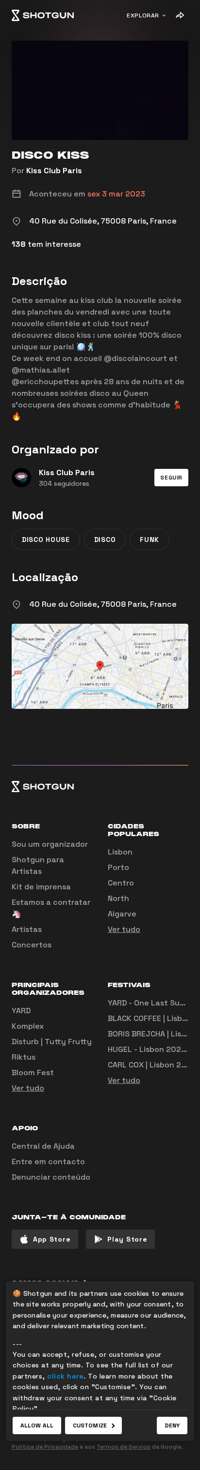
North (118, 898)
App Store (51, 1239)
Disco (105, 539)
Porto (118, 867)
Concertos (31, 945)
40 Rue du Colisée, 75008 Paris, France (103, 604)
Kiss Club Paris (54, 170)
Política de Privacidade (45, 1447)
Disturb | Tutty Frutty (52, 1041)
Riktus (23, 1057)
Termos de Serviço (123, 1447)
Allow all (36, 1425)
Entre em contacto (48, 1161)
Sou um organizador (50, 844)
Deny (172, 1425)
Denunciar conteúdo (51, 1177)
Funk (149, 539)
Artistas (27, 929)
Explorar (143, 15)
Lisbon (120, 852)
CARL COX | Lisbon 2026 (152, 1065)
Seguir (171, 477)
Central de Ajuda (43, 1146)
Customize (90, 1425)
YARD (21, 1010)
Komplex (28, 1026)
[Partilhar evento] (179, 15)
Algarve (122, 914)
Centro (121, 883)
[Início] (43, 15)
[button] (171, 477)
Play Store (127, 1239)
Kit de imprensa (41, 887)
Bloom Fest (33, 1072)
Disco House (46, 539)
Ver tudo (124, 929)
